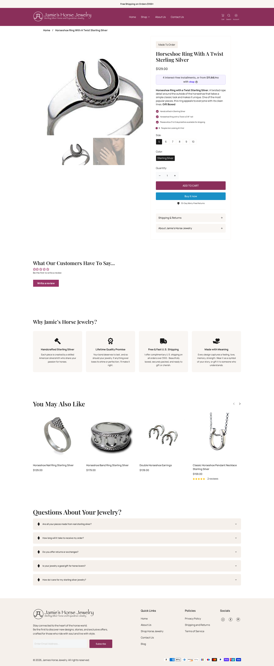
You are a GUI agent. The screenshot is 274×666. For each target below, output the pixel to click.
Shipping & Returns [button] (169, 217)
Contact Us (177, 17)
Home (132, 17)
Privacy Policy (193, 618)
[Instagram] (223, 619)
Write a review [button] (46, 283)
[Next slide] (240, 404)
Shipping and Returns (197, 625)
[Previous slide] (234, 404)
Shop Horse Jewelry (152, 631)
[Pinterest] (238, 619)
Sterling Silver (165, 158)
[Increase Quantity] (175, 175)
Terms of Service (194, 631)
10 (193, 141)
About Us (160, 17)
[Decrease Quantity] (159, 175)
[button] (137, 524)
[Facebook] (230, 619)
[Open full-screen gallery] (93, 86)
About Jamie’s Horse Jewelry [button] (175, 228)
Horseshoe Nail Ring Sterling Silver (53, 465)
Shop (144, 17)
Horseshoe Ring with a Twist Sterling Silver (81, 30)
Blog (143, 644)
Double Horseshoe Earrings (156, 465)
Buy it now (191, 196)
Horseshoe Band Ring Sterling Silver (107, 465)
